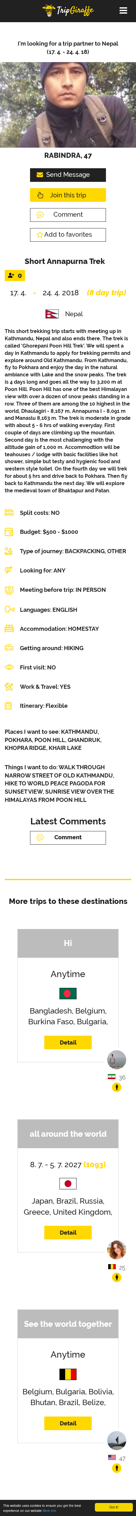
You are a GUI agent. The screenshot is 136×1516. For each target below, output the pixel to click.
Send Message (68, 174)
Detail (68, 1042)
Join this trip (68, 195)
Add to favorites (68, 234)
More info (49, 1510)
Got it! (113, 1507)
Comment (68, 214)
